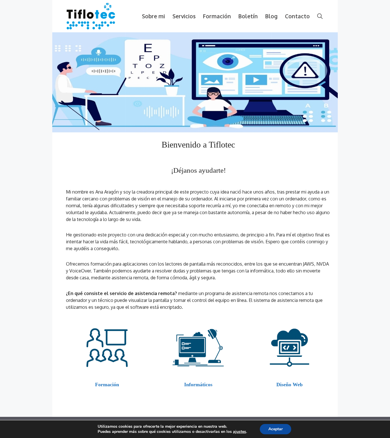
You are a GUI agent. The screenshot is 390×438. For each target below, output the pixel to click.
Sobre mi (153, 16)
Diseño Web (289, 384)
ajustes (239, 431)
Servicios (184, 16)
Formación (217, 16)
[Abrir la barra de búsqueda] (319, 16)
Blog (271, 16)
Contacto (297, 16)
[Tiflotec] (91, 16)
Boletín (248, 16)
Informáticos (198, 384)
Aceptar (275, 429)
